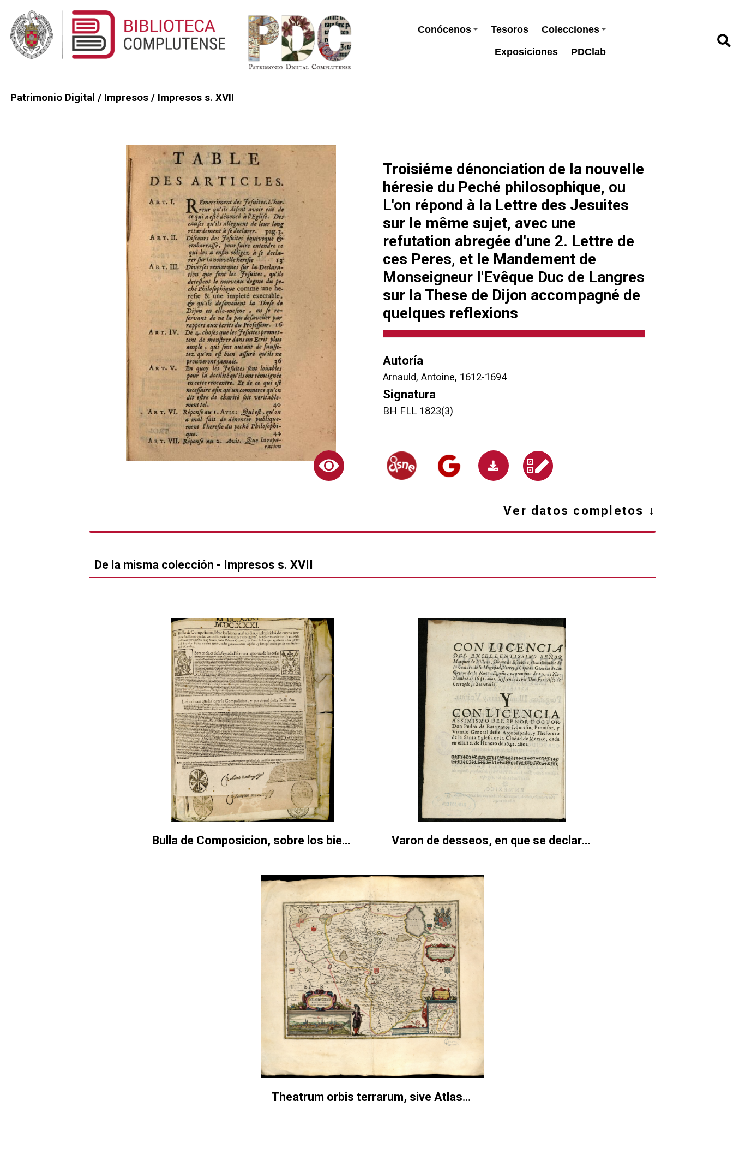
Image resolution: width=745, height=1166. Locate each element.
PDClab (588, 51)
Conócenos (444, 29)
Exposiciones (526, 51)
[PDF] (493, 465)
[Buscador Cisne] (401, 465)
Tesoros (509, 29)
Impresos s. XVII (196, 98)
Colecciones (570, 29)
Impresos (126, 98)
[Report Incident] (538, 466)
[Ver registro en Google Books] (449, 466)
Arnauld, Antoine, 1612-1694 (445, 377)
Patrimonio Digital (52, 98)
